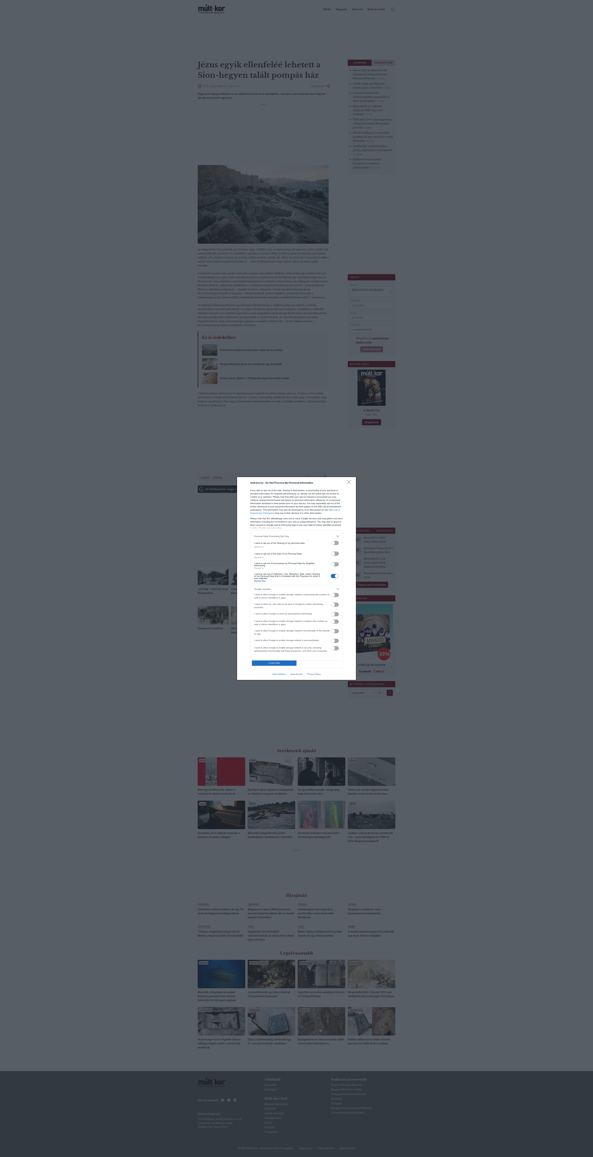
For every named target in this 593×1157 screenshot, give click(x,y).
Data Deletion (279, 674)
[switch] (335, 543)
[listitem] (296, 536)
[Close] (350, 483)
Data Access (296, 674)
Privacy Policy (314, 674)
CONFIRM (274, 663)
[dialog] (296, 578)
